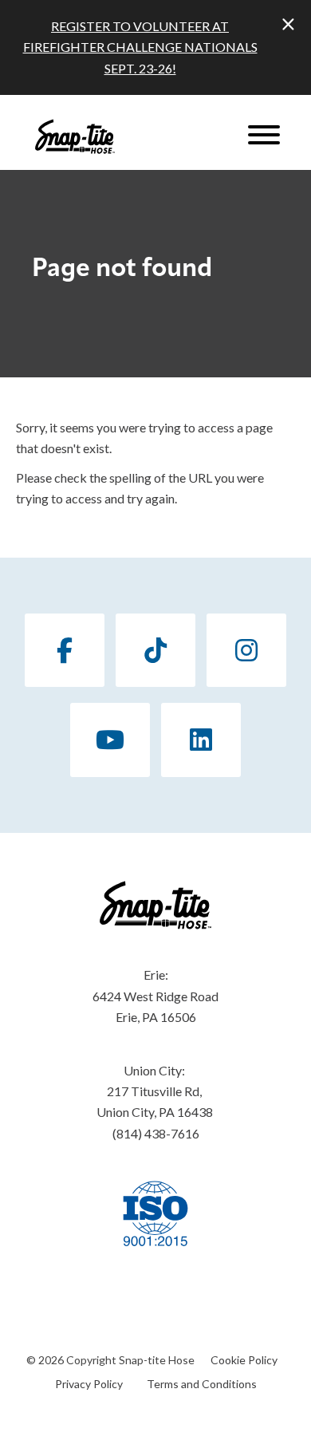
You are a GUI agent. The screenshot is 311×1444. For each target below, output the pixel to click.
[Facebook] (64, 651)
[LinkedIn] (201, 740)
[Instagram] (246, 651)
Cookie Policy (244, 1360)
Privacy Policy (89, 1384)
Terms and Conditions (202, 1384)
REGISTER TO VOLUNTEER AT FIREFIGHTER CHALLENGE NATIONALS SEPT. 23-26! (140, 47)
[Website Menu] (264, 136)
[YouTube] (110, 740)
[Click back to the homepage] (75, 136)
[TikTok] (155, 651)
